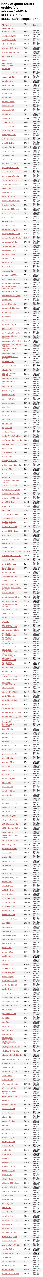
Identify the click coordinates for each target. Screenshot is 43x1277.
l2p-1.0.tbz (5, 622)
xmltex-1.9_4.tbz (8, 1199)
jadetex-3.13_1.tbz (8, 572)
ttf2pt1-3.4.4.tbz (7, 1129)
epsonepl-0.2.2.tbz (8, 258)
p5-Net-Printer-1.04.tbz (10, 824)
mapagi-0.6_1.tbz (8, 774)
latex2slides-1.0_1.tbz (9, 700)
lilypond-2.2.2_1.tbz (9, 745)
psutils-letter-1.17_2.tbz (10, 985)
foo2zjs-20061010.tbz (9, 279)
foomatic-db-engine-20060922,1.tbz (9, 287)
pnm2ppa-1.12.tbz (8, 927)
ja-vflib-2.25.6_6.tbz (9, 564)
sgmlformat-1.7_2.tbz (9, 1071)
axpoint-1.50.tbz (7, 98)
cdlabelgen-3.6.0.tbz (9, 135)
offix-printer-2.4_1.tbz (9, 820)
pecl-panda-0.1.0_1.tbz (10, 873)
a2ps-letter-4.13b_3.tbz (10, 48)
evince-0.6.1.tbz (7, 263)
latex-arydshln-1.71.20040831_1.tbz (9, 626)
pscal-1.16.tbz (7, 956)
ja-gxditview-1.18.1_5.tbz (11, 490)
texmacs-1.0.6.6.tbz (9, 1105)
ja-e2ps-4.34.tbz (7, 469)
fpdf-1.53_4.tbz (7, 300)
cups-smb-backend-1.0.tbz (11, 184)
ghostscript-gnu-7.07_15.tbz (12, 341)
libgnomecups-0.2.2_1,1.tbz (12, 712)
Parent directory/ (8, 28)
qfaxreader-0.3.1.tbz (9, 1014)
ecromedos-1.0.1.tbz (9, 225)
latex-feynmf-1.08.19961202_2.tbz (9, 650)
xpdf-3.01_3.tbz (7, 1204)
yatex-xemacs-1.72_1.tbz (11, 1224)
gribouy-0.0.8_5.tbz (9, 399)
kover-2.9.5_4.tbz (8, 613)
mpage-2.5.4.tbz (7, 795)
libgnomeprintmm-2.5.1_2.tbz (8, 725)
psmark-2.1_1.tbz (8, 968)
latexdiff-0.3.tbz (7, 704)
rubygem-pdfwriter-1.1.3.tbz (11, 1059)
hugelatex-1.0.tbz (8, 444)
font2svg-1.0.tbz (7, 271)
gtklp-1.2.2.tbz (7, 407)
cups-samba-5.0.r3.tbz (10, 180)
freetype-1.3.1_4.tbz (9, 304)
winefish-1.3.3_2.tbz (9, 1166)
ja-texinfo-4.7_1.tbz (8, 560)
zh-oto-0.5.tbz (7, 1257)
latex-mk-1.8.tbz (7, 667)
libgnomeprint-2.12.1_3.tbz (11, 717)
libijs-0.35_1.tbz (7, 729)
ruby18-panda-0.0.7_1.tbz (11, 1047)
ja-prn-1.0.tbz (6, 535)
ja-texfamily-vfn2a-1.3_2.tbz (11, 556)
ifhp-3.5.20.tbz (7, 448)
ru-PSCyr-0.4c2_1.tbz (9, 1030)
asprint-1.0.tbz (7, 93)
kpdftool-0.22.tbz (8, 617)
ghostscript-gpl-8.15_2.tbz (11, 353)
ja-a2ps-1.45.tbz (7, 457)
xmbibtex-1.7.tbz (8, 1195)
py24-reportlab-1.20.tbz (10, 1005)
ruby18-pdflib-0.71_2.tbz (10, 1051)
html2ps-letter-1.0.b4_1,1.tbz (12, 440)
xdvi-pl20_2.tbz (7, 1179)
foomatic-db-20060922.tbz (11, 283)
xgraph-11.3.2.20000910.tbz (12, 1191)
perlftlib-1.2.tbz (7, 882)
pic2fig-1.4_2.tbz (8, 890)
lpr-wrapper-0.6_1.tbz (9, 754)
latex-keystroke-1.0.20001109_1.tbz (9, 655)
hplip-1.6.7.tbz (7, 428)
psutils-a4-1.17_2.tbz (9, 981)
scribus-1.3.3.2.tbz (8, 1063)
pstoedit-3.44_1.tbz (8, 972)
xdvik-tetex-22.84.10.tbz (10, 1183)
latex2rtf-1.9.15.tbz (8, 696)
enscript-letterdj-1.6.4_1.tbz (11, 238)
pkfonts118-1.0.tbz (8, 894)
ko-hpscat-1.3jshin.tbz (9, 601)
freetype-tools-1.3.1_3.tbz (11, 308)
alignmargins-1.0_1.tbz (10, 73)
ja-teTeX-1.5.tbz (7, 547)
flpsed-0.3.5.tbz (7, 267)
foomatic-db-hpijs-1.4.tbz (10, 291)
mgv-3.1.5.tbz (6, 783)
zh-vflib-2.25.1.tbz (8, 1270)
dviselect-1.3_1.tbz (8, 213)
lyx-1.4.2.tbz (6, 766)
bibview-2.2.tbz (7, 118)
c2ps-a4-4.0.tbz (7, 122)
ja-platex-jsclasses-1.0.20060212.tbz (9, 522)
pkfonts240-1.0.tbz (8, 898)
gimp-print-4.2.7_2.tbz (9, 366)
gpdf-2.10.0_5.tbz (8, 386)
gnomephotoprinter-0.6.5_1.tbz (9, 382)
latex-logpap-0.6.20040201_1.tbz (9, 659)
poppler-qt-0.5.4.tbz (9, 939)
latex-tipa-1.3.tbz (8, 688)
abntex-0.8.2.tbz (7, 60)
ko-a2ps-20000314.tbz (10, 584)
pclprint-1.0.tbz (7, 857)
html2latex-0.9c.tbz (8, 432)
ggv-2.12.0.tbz (7, 329)
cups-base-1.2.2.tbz (9, 164)
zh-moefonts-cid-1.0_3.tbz (11, 1253)
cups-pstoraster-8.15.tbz (10, 176)
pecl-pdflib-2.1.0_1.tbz (10, 877)
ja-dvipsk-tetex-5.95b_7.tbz (11, 465)
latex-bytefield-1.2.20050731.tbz (8, 638)
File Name (5, 25)
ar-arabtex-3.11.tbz (8, 89)
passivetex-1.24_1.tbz (9, 849)
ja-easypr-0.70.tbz (8, 473)
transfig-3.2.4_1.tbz (8, 1121)
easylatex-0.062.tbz (9, 221)
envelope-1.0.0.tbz (8, 246)
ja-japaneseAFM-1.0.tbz (10, 498)
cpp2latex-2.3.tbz (8, 155)
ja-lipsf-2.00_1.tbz (8, 502)
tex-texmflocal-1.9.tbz (9, 1096)
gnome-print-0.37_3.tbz (10, 378)
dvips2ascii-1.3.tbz (8, 205)
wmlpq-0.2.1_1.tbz (8, 1171)
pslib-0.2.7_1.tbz (8, 964)
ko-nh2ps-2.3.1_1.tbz (9, 609)
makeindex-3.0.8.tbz (9, 770)
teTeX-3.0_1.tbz (7, 1080)
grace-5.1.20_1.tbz (8, 390)
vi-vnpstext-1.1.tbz (8, 1154)
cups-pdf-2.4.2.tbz (8, 172)
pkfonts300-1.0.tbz (8, 902)
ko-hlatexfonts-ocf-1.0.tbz (11, 597)
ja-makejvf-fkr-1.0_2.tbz (10, 514)
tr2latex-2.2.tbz (7, 1117)
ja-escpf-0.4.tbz (7, 477)
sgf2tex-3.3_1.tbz (8, 1067)
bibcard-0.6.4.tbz (8, 106)
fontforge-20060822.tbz (10, 275)
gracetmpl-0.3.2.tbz (8, 395)
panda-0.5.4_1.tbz (8, 845)
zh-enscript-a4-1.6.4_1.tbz (11, 1245)
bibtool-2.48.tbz (7, 114)
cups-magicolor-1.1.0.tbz (10, 168)
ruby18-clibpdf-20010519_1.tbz (7, 1038)
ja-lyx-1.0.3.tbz (7, 506)
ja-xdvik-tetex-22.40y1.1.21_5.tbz (8, 568)
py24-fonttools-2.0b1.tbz (10, 997)
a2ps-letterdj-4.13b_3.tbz (11, 52)
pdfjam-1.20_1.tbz (8, 861)
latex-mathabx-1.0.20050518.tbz (8, 663)
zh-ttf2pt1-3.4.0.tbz (8, 1261)
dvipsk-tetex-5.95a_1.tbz (10, 209)
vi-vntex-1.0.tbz (7, 1162)
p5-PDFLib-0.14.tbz (9, 832)
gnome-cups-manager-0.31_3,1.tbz (10, 374)
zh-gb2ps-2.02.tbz (8, 1249)
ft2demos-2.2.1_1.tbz (9, 316)
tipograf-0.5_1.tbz (8, 1113)
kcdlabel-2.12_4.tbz (9, 580)
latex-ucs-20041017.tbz (10, 692)
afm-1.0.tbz (6, 69)
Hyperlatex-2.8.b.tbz (9, 31)
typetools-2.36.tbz (8, 1146)
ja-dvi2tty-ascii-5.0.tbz (9, 461)
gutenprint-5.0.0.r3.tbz (9, 411)
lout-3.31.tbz (6, 750)
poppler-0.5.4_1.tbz (9, 931)
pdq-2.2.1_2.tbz (7, 869)
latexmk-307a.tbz (8, 708)
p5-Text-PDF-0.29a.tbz (10, 840)
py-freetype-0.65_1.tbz (10, 993)
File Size (25, 25)
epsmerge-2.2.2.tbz (9, 254)
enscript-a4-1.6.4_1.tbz (10, 230)
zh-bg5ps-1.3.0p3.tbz (9, 1237)
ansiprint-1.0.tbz (7, 81)
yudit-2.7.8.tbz (7, 1228)
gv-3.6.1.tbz (6, 415)
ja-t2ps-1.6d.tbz (7, 543)
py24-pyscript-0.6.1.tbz (10, 1001)
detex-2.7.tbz (6, 188)
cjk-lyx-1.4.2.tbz (7, 139)
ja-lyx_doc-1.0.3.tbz (9, 510)
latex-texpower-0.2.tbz (10, 679)
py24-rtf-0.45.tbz (7, 1010)
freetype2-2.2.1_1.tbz (9, 312)
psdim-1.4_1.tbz (7, 960)
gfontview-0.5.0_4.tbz (9, 324)
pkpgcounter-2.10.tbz (9, 919)
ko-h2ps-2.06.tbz (8, 593)
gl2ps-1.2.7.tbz (7, 370)
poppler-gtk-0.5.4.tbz (9, 935)
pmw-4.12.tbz (6, 923)
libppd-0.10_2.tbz (8, 741)
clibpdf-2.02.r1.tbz (8, 143)
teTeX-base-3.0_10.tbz (10, 1084)
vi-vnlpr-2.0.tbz (7, 1150)
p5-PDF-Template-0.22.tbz (11, 828)
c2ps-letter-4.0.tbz (8, 126)
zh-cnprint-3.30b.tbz (9, 1241)
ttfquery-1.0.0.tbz (8, 1133)
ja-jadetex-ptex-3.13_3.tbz (11, 494)
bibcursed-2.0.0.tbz (8, 110)
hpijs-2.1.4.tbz (7, 424)
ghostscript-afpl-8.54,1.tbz (11, 333)
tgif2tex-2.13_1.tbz (8, 1109)
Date (34, 25)
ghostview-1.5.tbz (8, 362)
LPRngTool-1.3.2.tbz (9, 40)
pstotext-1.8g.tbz (8, 977)
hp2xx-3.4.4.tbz (7, 419)
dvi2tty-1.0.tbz (7, 192)
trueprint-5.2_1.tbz (8, 1125)
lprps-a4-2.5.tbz (7, 758)
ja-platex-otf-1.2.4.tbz (9, 527)
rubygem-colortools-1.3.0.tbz (12, 1055)
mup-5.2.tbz (6, 799)
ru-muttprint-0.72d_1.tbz (10, 1034)
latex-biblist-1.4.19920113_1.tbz (9, 634)
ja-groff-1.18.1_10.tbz (9, 485)
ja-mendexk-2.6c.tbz (9, 518)
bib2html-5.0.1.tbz (8, 102)
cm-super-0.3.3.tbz (8, 147)
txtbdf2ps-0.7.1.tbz (8, 1142)
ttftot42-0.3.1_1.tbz (8, 1138)
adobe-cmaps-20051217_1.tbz (7, 64)
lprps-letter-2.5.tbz (8, 762)
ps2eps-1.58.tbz (7, 952)
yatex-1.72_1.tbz (8, 1216)
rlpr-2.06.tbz (6, 1018)
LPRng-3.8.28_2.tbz (9, 36)
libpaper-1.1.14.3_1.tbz (10, 737)
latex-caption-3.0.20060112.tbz (8, 642)
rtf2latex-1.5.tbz (7, 1026)
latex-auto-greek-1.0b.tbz (11, 630)
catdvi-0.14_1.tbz (8, 130)
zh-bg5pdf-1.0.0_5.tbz (9, 1232)
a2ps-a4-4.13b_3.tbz (9, 44)
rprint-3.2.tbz (6, 1022)
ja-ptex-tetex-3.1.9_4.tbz (10, 539)
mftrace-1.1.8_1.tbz (8, 778)
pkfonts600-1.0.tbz (8, 915)
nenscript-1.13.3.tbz (9, 807)
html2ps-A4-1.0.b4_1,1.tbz (11, 436)
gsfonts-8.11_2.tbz (8, 403)
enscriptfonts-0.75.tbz (9, 242)
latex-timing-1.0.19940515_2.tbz (9, 683)
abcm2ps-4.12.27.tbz (9, 56)
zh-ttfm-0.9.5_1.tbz (8, 1265)
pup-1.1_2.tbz (7, 989)
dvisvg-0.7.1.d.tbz (8, 217)
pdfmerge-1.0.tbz (8, 865)
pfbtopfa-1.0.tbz (7, 886)
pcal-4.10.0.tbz (7, 853)
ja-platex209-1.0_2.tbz (10, 531)
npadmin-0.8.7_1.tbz (9, 816)
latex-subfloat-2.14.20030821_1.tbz (9, 675)
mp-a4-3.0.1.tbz (7, 787)
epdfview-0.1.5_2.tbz (9, 250)
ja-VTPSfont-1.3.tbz (9, 452)
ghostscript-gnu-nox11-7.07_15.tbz (10, 349)
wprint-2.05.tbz (7, 1175)
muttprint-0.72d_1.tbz (9, 803)
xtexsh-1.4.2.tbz (7, 1212)
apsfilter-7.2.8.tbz (8, 85)
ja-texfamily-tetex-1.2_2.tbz (11, 551)
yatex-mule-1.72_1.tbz (10, 1220)
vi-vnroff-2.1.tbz (7, 1158)
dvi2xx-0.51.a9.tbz (8, 197)
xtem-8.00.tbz (6, 1208)
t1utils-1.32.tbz (7, 1076)
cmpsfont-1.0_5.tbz (8, 151)
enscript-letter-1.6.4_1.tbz (11, 234)
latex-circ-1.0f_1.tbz (9, 646)
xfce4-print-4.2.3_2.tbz (10, 1187)
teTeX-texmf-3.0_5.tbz (9, 1088)
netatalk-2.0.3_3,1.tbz (9, 811)
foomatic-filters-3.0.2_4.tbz (11, 296)
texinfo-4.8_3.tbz (8, 1100)
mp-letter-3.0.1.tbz (8, 791)
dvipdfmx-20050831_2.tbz (11, 201)
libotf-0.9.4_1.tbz (8, 733)
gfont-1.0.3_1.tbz (8, 320)
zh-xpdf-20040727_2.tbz (10, 1274)
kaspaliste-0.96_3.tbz (9, 576)
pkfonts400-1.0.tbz (8, 911)
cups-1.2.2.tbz (7, 159)
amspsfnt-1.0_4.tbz (8, 77)
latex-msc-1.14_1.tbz (9, 671)
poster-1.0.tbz (7, 948)
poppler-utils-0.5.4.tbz (9, 944)
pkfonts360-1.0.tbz (8, 906)
